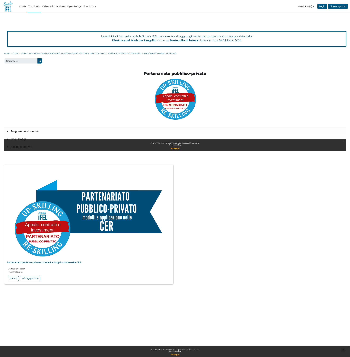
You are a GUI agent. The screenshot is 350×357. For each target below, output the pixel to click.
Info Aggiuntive (30, 278)
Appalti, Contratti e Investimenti (124, 53)
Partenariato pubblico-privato (160, 53)
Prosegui (175, 354)
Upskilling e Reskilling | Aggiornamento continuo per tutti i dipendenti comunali (63, 53)
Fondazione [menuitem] (90, 6)
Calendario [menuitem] (48, 6)
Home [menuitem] (22, 6)
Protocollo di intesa (184, 40)
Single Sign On (338, 6)
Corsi (15, 53)
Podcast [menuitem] (60, 6)
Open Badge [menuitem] (74, 6)
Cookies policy (175, 351)
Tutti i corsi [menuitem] (34, 6)
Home (7, 53)
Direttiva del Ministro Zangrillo (134, 40)
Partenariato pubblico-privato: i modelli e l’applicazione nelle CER (44, 262)
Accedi (13, 278)
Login (322, 6)
